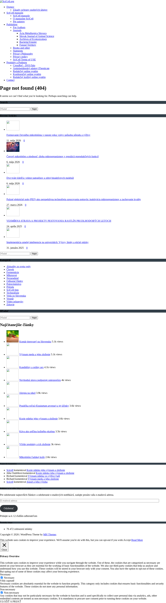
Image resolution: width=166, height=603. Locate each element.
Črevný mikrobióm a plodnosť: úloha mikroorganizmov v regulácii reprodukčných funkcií (52, 156)
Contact (10, 80)
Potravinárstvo (13, 284)
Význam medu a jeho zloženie (34, 354)
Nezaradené (12, 278)
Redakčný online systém (25, 71)
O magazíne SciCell (23, 18)
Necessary (9, 577)
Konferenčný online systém (27, 74)
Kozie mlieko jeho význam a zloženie (38, 418)
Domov (10, 7)
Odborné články (14, 281)
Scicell (9, 470)
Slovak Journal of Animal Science (36, 36)
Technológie (12, 292)
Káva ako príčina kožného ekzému (37, 431)
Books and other (21, 47)
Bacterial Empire (28, 42)
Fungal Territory (27, 45)
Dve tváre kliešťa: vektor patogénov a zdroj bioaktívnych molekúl (40, 178)
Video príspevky (14, 301)
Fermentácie (12, 272)
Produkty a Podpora (16, 62)
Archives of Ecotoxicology (33, 39)
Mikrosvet (11, 275)
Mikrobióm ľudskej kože (32, 457)
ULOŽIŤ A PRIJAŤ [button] (10, 601)
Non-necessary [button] (7, 589)
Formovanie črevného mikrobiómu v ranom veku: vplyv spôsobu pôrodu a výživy (48, 135)
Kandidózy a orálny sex (31, 367)
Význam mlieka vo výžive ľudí (44, 476)
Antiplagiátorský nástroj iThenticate (31, 68)
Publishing (11, 24)
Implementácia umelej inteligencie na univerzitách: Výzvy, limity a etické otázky (47, 242)
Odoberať (9, 508)
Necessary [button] (5, 574)
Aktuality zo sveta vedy (18, 266)
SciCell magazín (14, 12)
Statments (18, 50)
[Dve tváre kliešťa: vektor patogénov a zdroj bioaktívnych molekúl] (12, 172)
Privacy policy (20, 56)
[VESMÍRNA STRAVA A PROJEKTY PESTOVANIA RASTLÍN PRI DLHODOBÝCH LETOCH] (12, 215)
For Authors (19, 27)
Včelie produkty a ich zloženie (34, 444)
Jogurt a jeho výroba (37, 481)
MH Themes (49, 534)
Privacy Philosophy (23, 53)
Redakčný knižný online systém (29, 77)
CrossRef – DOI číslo (24, 65)
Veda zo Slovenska (16, 295)
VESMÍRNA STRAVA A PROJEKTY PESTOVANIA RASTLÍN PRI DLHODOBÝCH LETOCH (58, 220)
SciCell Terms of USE (24, 59)
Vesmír (10, 298)
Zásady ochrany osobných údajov (30, 9)
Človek (10, 269)
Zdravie (10, 304)
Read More (137, 540)
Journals (17, 30)
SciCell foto (12, 289)
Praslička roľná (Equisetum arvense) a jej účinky (44, 405)
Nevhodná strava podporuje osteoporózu (40, 380)
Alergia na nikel (27, 393)
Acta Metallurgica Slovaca (33, 33)
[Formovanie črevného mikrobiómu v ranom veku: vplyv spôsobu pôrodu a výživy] (12, 129)
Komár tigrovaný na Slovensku (35, 341)
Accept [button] (127, 540)
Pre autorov (19, 21)
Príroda (10, 287)
